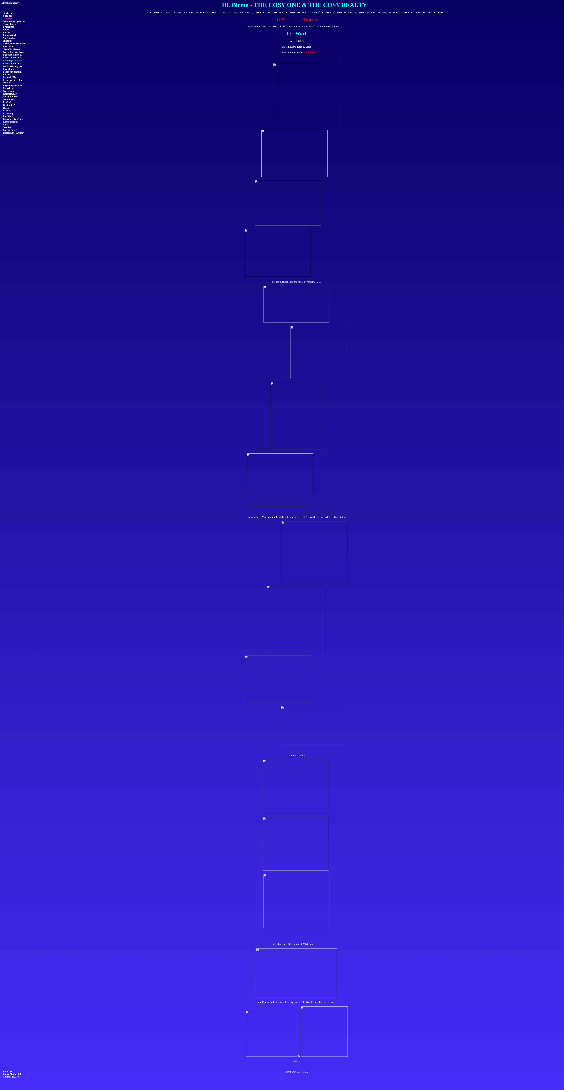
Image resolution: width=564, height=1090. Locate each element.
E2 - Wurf (393, 12)
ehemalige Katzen (11, 49)
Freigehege (8, 88)
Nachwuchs (9, 38)
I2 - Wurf (348, 12)
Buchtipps (8, 116)
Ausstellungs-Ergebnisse (9, 25)
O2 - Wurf (279, 12)
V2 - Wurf (200, 12)
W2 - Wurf (188, 12)
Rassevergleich (10, 121)
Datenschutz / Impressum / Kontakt (13, 131)
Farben (6, 110)
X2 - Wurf (177, 12)
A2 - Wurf (438, 12)
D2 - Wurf (404, 12)
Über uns (7, 16)
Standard (7, 127)
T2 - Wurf (222, 12)
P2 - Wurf (267, 12)
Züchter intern (10, 96)
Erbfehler (8, 102)
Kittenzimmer (10, 94)
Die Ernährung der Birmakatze (12, 67)
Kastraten (8, 46)
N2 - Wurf (290, 12)
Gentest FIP (9, 105)
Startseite (7, 13)
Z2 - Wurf (154, 12)
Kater (6, 29)
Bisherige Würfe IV (12, 54)
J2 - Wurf (337, 12)
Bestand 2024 (9, 77)
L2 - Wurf (314, 12)
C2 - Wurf (415, 12)
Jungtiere (7, 41)
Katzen (6, 32)
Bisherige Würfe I (12, 63)
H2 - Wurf (359, 12)
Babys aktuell (9, 35)
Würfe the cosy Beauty (14, 52)
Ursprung (8, 113)
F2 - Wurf (382, 12)
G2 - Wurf (370, 12)
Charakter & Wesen (13, 119)
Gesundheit (8, 99)
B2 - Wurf (427, 12)
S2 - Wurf (233, 12)
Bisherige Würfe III (12, 57)
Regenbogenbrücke (12, 85)
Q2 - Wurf (256, 12)
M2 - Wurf (302, 12)
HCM (6, 108)
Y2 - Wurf (165, 12)
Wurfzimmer (9, 91)
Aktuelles (7, 18)
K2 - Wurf (326, 12)
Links (6, 124)
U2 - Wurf (211, 12)
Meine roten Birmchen (14, 43)
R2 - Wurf (245, 12)
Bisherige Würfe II (13, 60)
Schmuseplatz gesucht (14, 21)
